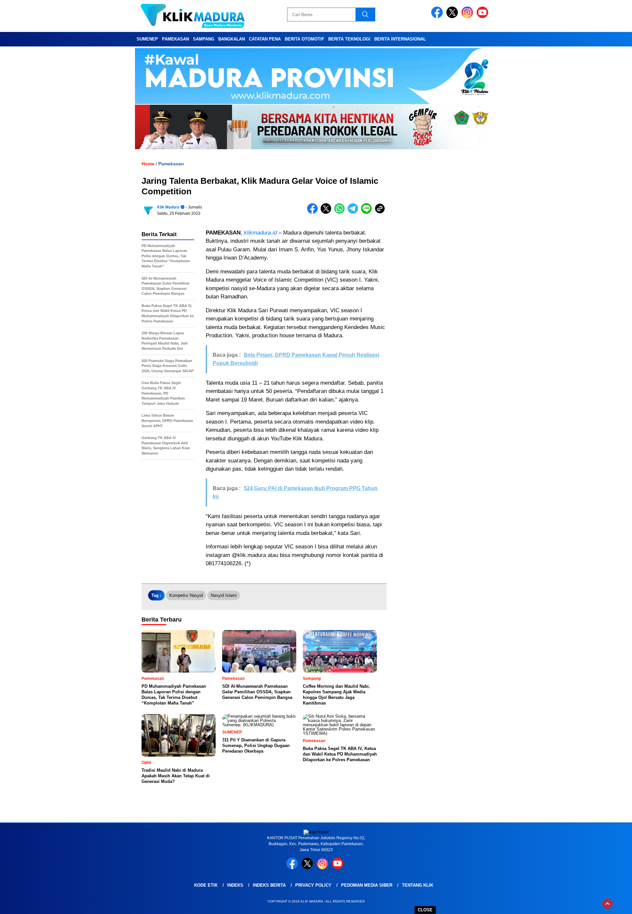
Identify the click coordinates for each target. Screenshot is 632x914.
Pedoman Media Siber (366, 885)
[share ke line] (368, 212)
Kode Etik (206, 885)
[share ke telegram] (354, 212)
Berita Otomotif (304, 39)
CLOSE (425, 909)
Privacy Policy (313, 885)
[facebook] (438, 16)
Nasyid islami (224, 595)
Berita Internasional (400, 39)
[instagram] (468, 16)
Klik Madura (168, 207)
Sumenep (147, 39)
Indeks (235, 885)
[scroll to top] (607, 903)
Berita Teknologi (349, 39)
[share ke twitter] (327, 212)
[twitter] (453, 16)
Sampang (203, 39)
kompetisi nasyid (186, 595)
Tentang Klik (417, 885)
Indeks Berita (269, 885)
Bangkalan (231, 39)
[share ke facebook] (314, 212)
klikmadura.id (260, 233)
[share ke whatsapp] (341, 212)
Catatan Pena (265, 39)
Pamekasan (175, 39)
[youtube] (483, 16)
